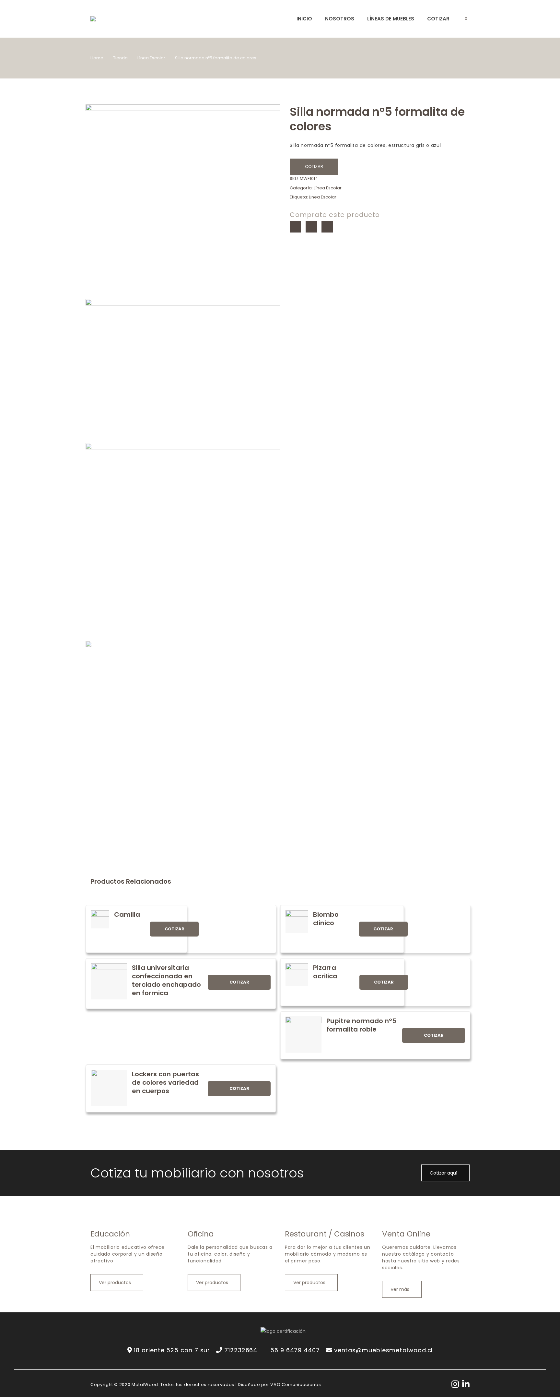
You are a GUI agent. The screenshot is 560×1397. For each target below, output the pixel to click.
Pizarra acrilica (325, 972)
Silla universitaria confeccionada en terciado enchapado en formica (166, 980)
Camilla (127, 914)
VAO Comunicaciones (295, 1384)
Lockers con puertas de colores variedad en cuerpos (165, 1082)
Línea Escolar (151, 58)
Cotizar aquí (444, 1173)
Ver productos (115, 1282)
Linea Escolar (322, 197)
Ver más (401, 1289)
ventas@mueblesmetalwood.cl (383, 1350)
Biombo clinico (326, 918)
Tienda (120, 58)
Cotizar (314, 166)
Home (96, 58)
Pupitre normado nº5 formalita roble (361, 1025)
